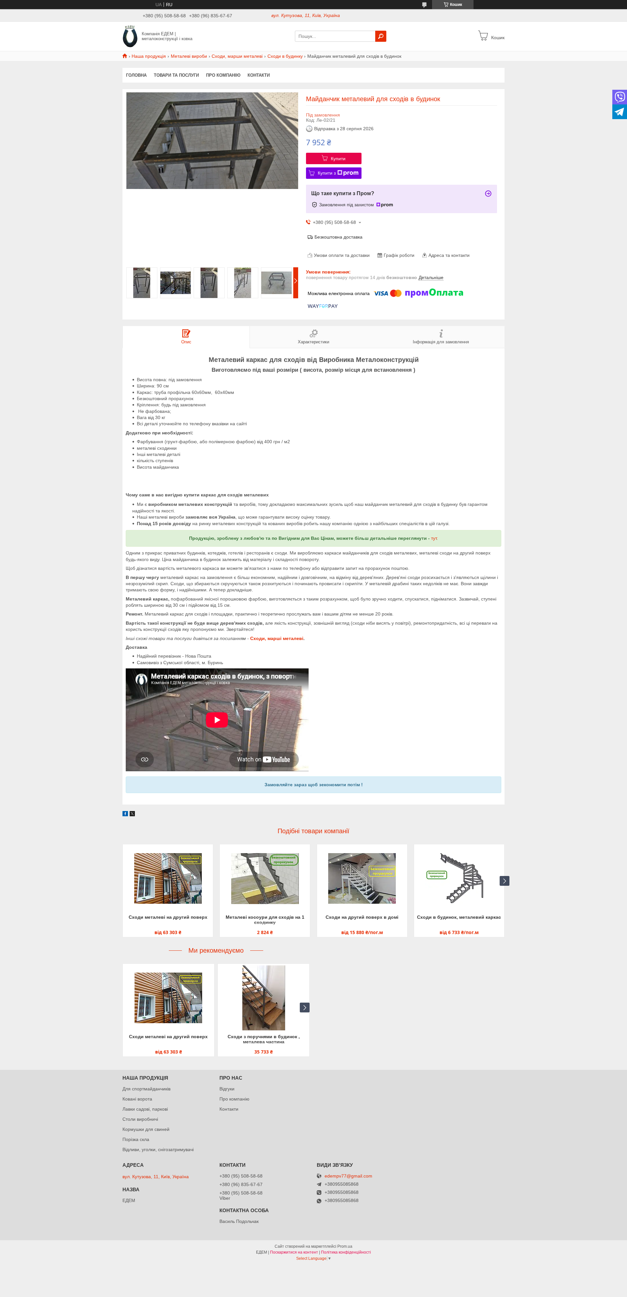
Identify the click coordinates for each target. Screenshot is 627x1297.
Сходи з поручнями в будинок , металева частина (264, 1039)
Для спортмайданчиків (146, 1088)
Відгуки (226, 1088)
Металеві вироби (189, 56)
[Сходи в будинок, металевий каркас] (459, 878)
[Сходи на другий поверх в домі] (362, 878)
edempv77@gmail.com (348, 1176)
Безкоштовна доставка (338, 237)
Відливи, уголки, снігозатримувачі (158, 1149)
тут (434, 538)
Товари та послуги (176, 75)
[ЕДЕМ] (130, 36)
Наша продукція (149, 56)
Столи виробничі (140, 1119)
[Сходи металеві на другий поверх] (167, 878)
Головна (136, 75)
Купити (338, 158)
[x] (132, 814)
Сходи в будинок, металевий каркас (459, 917)
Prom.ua (344, 1246)
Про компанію (223, 75)
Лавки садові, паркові (145, 1109)
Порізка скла (135, 1139)
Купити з (327, 173)
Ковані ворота (137, 1099)
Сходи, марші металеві (276, 638)
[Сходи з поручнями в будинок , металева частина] (263, 998)
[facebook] (125, 814)
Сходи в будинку (285, 56)
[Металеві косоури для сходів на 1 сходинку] (264, 878)
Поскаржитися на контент (294, 1252)
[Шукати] (380, 36)
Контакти (259, 75)
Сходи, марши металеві (237, 56)
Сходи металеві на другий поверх (168, 917)
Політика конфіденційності (346, 1252)
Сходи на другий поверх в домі (362, 917)
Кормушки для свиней (145, 1129)
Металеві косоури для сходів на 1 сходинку (265, 919)
